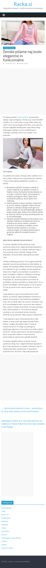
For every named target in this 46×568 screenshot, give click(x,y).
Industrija (4, 521)
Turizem (4, 541)
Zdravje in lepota (9, 48)
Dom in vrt (5, 515)
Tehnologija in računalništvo (11, 538)
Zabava (4, 545)
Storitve (4, 535)
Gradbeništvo (6, 518)
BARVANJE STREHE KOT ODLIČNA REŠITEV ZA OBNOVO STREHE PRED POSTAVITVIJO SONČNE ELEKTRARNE (23, 424)
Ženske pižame (23, 63)
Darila (3, 511)
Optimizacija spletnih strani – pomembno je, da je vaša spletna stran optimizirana (22, 410)
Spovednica (5, 531)
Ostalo (3, 528)
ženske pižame (22, 117)
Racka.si (23, 4)
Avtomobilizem (6, 508)
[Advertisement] (23, 91)
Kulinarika (4, 525)
